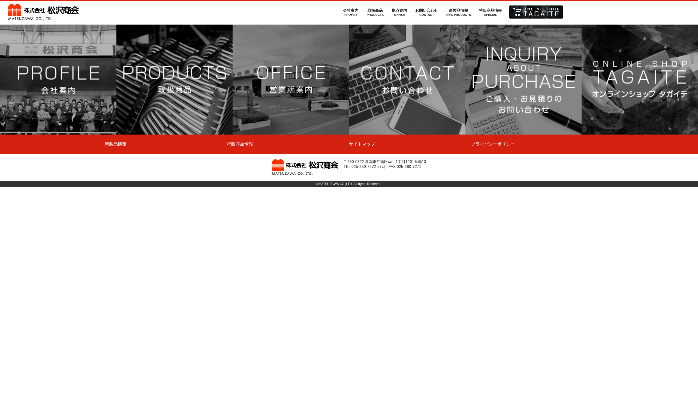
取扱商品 (375, 12)
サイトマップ (362, 144)
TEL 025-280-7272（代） (365, 166)
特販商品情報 (490, 12)
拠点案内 (399, 12)
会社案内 (351, 12)
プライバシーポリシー (493, 144)
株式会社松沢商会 (50, 12)
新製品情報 (458, 12)
